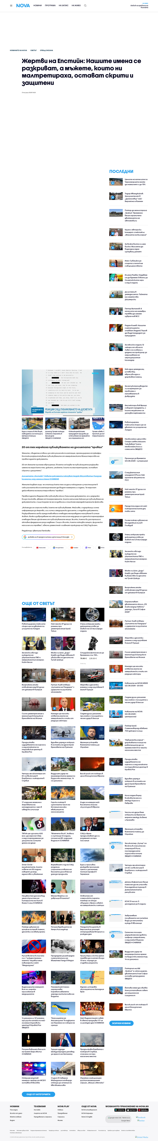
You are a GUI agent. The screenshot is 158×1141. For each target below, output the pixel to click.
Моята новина (15, 1117)
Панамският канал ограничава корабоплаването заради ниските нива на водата (62, 991)
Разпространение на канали (39, 1130)
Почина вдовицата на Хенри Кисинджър (61, 928)
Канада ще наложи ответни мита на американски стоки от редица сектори (62, 717)
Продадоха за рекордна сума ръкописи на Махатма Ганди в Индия (62, 958)
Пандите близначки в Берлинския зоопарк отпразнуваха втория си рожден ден (92, 930)
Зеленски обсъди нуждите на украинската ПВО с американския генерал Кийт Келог (33, 657)
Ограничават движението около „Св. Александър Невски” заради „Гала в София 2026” (136, 607)
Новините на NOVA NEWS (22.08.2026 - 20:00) (136, 684)
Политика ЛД (102, 1130)
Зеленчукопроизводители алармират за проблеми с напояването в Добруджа (136, 391)
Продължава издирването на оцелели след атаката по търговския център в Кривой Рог (34, 747)
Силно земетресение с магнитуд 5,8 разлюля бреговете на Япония (33, 715)
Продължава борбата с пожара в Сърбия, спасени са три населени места (92, 1052)
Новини (37, 5)
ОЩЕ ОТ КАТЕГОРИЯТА (38, 1094)
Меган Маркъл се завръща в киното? (60, 897)
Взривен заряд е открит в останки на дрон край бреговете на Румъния (62, 744)
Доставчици (64, 1130)
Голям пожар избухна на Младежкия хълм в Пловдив (136, 522)
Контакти (73, 1130)
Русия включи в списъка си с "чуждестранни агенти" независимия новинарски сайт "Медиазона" (33, 960)
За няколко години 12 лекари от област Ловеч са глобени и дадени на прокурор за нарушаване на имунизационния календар (136, 352)
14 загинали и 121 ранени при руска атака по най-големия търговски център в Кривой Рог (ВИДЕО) (33, 1023)
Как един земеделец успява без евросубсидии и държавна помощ (134, 373)
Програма (50, 5)
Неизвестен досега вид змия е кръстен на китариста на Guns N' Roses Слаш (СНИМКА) (33, 899)
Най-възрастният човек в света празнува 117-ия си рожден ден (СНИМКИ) (92, 1020)
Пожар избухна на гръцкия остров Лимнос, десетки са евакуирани (33, 929)
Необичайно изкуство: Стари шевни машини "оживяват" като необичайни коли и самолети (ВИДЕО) (135, 444)
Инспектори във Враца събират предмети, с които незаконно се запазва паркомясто (136, 409)
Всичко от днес (16, 1113)
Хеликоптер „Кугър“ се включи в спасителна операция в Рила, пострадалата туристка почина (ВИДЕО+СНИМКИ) (136, 849)
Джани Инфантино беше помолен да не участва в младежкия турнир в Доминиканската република (136, 887)
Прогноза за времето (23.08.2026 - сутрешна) (136, 459)
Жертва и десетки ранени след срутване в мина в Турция (92, 687)
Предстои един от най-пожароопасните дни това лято (136, 508)
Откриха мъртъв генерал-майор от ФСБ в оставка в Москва (34, 1080)
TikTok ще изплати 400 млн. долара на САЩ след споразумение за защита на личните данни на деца (32, 838)
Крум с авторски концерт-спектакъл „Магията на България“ (136, 232)
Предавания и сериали (43, 1117)
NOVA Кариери (87, 1113)
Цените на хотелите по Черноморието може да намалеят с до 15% (136, 181)
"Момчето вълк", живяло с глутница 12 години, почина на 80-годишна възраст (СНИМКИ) (62, 837)
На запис (63, 5)
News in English (86, 1117)
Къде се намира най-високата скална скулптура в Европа (90, 804)
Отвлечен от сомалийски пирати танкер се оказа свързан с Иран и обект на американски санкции (92, 900)
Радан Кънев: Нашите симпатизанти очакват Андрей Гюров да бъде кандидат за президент (136, 330)
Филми (60, 1120)
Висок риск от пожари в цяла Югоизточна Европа (92, 774)
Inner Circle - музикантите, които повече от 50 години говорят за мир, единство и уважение (32, 869)
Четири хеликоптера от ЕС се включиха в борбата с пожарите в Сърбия (33, 777)
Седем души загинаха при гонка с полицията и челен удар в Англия (91, 715)
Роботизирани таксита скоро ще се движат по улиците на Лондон (33, 626)
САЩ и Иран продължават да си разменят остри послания (90, 837)
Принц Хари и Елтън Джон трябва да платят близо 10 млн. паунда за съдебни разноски (92, 959)
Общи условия (81, 1130)
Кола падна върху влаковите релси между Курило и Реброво (133, 799)
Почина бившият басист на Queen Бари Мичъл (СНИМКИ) (33, 1051)
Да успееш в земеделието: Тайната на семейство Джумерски (136, 295)
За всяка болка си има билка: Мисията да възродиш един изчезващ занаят (135, 248)
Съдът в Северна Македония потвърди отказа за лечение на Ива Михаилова (61, 1081)
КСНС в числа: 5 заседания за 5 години (135, 902)
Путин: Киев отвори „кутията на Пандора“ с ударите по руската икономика (62, 688)
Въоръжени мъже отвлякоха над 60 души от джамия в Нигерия (33, 687)
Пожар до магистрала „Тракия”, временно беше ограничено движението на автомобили (136, 215)
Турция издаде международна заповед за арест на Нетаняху (62, 1051)
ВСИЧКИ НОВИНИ (121, 1023)
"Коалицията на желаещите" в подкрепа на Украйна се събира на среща (63, 1021)
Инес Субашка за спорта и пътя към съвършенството (134, 263)
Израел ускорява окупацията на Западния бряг (92, 989)
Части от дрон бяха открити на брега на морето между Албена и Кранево (136, 816)
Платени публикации (16, 1132)
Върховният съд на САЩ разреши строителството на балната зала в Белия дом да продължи (62, 869)
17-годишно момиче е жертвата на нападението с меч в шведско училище (32, 805)
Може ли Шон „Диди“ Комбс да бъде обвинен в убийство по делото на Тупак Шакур (62, 656)
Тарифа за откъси (54, 1130)
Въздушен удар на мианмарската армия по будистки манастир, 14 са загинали (63, 777)
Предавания (62, 1113)
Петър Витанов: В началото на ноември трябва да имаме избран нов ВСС (135, 312)
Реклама (12, 1130)
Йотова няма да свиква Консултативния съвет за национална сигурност (136, 991)
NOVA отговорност (89, 1110)
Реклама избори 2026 (23, 1130)
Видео (12, 1120)
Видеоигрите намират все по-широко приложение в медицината (33, 990)
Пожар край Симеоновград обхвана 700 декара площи (136, 728)
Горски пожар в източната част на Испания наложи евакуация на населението (60, 807)
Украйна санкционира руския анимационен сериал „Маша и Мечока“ (92, 1080)
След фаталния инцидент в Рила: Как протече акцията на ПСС (135, 476)
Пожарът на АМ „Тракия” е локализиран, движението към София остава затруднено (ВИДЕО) (136, 973)
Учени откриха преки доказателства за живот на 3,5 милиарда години (91, 627)
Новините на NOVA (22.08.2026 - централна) (133, 714)
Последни (14, 1110)
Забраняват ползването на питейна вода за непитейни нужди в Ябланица (136, 919)
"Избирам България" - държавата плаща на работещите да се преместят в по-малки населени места (136, 745)
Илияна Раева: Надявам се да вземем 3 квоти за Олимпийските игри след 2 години (136, 279)
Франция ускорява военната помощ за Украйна (89, 744)
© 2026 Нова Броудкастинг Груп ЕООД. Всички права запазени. (27, 1137)
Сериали (61, 1117)
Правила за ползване (114, 1130)
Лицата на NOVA (40, 1113)
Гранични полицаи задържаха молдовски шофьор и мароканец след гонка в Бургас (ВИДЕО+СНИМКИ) (136, 937)
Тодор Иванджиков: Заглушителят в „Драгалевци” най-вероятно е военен (134, 197)
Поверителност (92, 1130)
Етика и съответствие (128, 1130)
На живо (76, 5)
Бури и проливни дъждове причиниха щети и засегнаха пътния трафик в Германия (89, 869)
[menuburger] (11, 5)
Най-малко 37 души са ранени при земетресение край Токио (61, 627)
